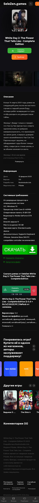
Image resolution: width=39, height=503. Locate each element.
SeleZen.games (14, 4)
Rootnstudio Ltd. (25, 182)
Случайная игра (31, 483)
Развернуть (19, 161)
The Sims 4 (26, 412)
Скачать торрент (20, 289)
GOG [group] (26, 369)
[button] (34, 346)
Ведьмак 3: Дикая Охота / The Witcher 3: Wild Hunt (10, 412)
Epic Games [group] (10, 369)
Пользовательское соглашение (18, 488)
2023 (27, 441)
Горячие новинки (20, 483)
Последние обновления (8, 483)
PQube (21, 185)
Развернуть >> (7, 326)
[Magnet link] (34, 291)
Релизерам (32, 488)
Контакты (6, 488)
